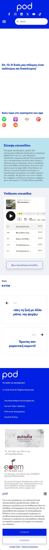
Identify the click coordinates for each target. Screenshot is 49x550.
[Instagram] (15, 14)
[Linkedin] (21, 14)
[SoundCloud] (18, 125)
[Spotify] (7, 119)
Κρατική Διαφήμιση (24, 400)
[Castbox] (7, 125)
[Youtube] (34, 14)
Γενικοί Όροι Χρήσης (14, 406)
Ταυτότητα (9, 400)
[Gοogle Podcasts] (30, 119)
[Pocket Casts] (41, 119)
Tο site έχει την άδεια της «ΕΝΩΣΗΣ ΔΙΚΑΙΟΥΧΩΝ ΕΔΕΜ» (22, 475)
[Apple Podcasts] (18, 119)
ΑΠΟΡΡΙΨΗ (24, 540)
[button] (45, 493)
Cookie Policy (15, 547)
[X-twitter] (27, 14)
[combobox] (31, 21)
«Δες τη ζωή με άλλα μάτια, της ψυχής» (27, 309)
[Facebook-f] (9, 14)
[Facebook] (2, 285)
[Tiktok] (40, 14)
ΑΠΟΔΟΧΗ (24, 532)
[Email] (9, 285)
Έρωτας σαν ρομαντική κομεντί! (22, 341)
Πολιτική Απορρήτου (30, 547)
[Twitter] (5, 285)
